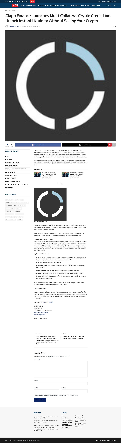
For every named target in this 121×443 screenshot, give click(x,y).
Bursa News (9, 159)
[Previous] (59, 183)
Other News (54, 5)
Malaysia (17, 211)
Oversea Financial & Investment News (17, 184)
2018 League (9, 199)
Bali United (9, 202)
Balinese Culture (19, 199)
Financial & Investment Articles (80, 5)
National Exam (19, 214)
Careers (109, 1)
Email (36, 388)
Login (109, 5)
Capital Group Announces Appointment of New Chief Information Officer (49, 174)
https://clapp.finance (39, 314)
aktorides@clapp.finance (41, 312)
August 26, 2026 (47, 177)
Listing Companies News (12, 181)
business (25, 202)
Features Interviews (11, 166)
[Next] (62, 183)
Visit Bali (20, 219)
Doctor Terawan (10, 208)
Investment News (43, 5)
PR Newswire (96, 5)
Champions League (11, 205)
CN (33, 1)
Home (23, 5)
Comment (37, 360)
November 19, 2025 (26, 26)
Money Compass (14, 26)
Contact (114, 1)
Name (36, 380)
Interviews (63, 5)
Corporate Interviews (12, 162)
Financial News (31, 5)
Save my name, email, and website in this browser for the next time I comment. (56, 395)
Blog (6, 156)
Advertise (104, 1)
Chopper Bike (21, 205)
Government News (11, 175)
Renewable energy (11, 219)
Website (64, 388)
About (99, 1)
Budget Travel (17, 202)
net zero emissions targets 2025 (14, 217)
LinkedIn (50, 302)
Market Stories (10, 214)
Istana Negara (9, 211)
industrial (18, 208)
